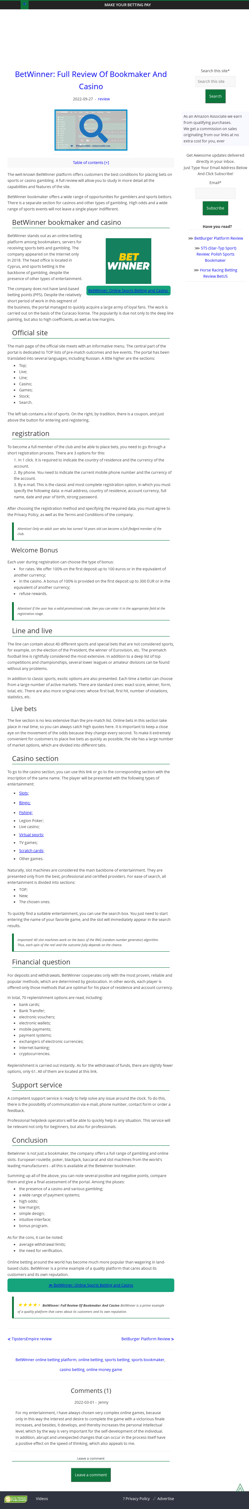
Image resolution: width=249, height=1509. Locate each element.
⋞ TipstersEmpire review (29, 1338)
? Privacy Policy (136, 1498)
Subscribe (215, 208)
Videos (42, 1498)
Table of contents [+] (91, 162)
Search (215, 96)
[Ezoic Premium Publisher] (15, 1501)
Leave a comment (91, 1474)
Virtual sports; (31, 834)
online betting (90, 1359)
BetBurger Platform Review (218, 238)
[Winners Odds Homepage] (25, 5)
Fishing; (26, 812)
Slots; (24, 793)
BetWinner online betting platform (46, 1359)
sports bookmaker (147, 1359)
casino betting (72, 1369)
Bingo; (25, 802)
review (104, 98)
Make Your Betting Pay (127, 4)
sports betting (117, 1359)
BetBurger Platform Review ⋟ (147, 1338)
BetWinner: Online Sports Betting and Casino (93, 1285)
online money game (104, 1369)
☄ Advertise (163, 1498)
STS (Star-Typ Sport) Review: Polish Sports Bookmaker (216, 254)
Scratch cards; (31, 850)
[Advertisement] (124, 38)
